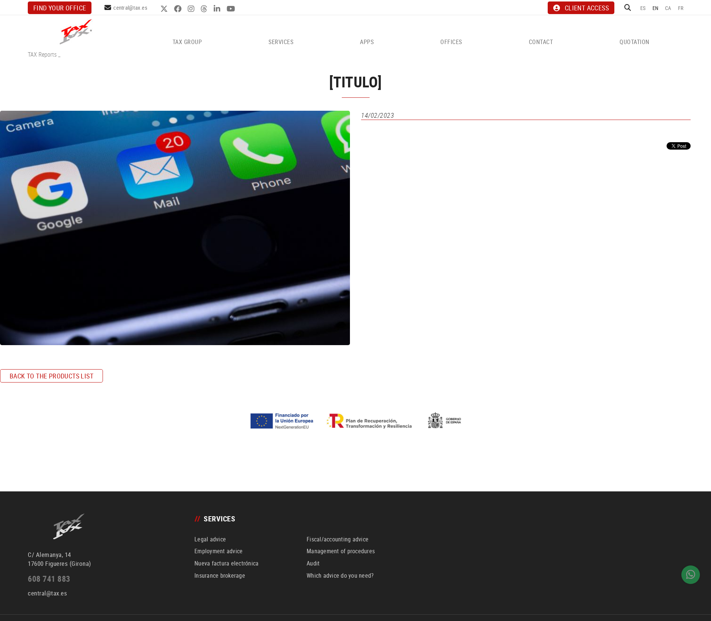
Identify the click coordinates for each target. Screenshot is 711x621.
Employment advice (218, 551)
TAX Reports (42, 54)
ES (643, 7)
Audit (313, 563)
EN (655, 7)
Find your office (59, 7)
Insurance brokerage (219, 575)
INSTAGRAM (192, 9)
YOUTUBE (232, 9)
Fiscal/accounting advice (337, 539)
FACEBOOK (178, 9)
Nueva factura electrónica (226, 563)
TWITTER (165, 9)
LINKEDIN (218, 9)
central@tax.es (130, 7)
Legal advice (210, 539)
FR (681, 7)
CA (668, 7)
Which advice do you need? (340, 575)
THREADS (205, 9)
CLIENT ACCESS (587, 7)
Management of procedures (341, 551)
